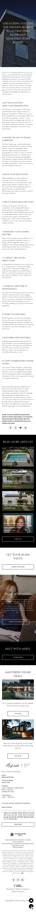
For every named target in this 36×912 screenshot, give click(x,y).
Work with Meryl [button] (16, 622)
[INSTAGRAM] (18, 880)
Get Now (18, 713)
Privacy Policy (13, 818)
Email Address (7, 807)
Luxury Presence (18, 891)
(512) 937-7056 (6, 782)
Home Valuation (18, 567)
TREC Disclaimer (18, 847)
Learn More (18, 657)
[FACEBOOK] (13, 880)
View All (18, 539)
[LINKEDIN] (22, 880)
